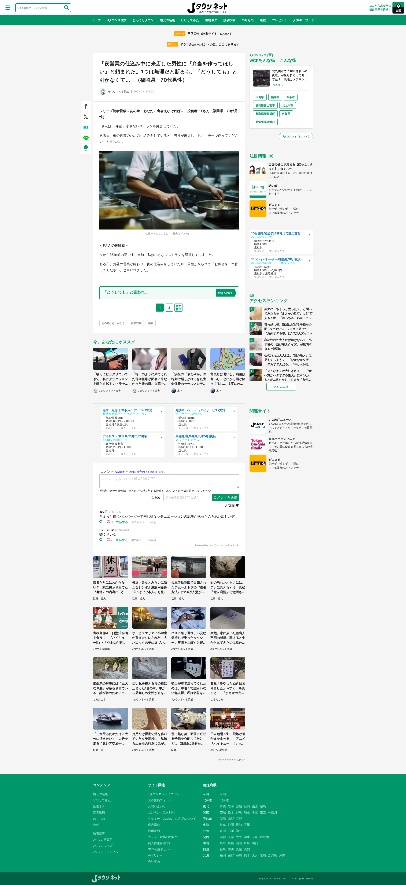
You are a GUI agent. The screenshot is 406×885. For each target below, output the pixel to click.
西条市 (291, 97)
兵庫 (247, 837)
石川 (231, 831)
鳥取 (223, 843)
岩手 (231, 806)
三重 (247, 824)
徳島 (223, 849)
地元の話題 (167, 20)
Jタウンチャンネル (105, 851)
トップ (96, 20)
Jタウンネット (207, 8)
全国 (223, 794)
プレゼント (279, 20)
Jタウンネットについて (163, 794)
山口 (255, 843)
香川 (231, 849)
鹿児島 (272, 855)
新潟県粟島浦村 (265, 122)
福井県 (275, 97)
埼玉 (247, 812)
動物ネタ (211, 20)
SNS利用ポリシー (160, 849)
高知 (247, 849)
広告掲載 (154, 824)
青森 (223, 806)
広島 (247, 843)
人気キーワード (303, 20)
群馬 (239, 812)
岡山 (239, 843)
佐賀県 (286, 113)
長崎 (239, 855)
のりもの (248, 20)
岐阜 (223, 824)
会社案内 (154, 861)
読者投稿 (229, 20)
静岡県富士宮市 (265, 105)
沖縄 (282, 855)
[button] (8, 8)
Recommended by (227, 759)
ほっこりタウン (143, 20)
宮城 (239, 806)
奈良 (255, 837)
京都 (231, 837)
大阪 (239, 837)
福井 (239, 831)
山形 (255, 806)
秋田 (247, 806)
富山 (223, 831)
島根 (231, 843)
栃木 (231, 812)
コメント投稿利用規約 (163, 837)
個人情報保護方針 (160, 843)
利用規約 (154, 831)
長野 (239, 818)
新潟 (223, 818)
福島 (263, 806)
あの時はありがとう (113, 323)
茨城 (223, 812)
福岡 (150, 323)
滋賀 (223, 837)
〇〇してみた (190, 20)
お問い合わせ (157, 806)
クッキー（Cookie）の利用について (172, 818)
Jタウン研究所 (117, 20)
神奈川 (272, 812)
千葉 (255, 812)
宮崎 (263, 855)
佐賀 (231, 855)
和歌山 (264, 837)
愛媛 (239, 849)
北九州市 (287, 105)
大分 (255, 855)
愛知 (239, 824)
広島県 (260, 97)
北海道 (224, 800)
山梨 (231, 818)
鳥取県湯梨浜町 (265, 113)
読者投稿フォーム (160, 800)
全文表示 (178, 307)
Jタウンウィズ (102, 845)
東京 (263, 812)
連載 (263, 20)
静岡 (231, 824)
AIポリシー (155, 855)
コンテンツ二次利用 (161, 812)
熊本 (247, 855)
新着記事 (99, 833)
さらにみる (281, 386)
